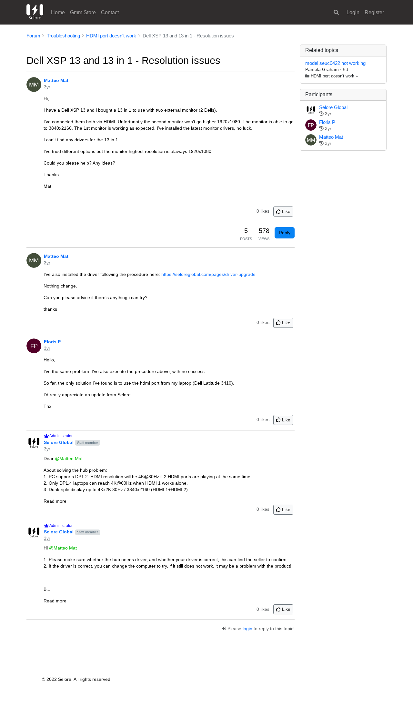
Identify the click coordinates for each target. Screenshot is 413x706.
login (247, 628)
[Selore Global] (311, 111)
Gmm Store (83, 12)
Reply (284, 232)
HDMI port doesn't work (332, 76)
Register (374, 12)
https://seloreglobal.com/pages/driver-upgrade (208, 274)
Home (58, 12)
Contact (110, 12)
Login (353, 12)
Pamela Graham (322, 69)
